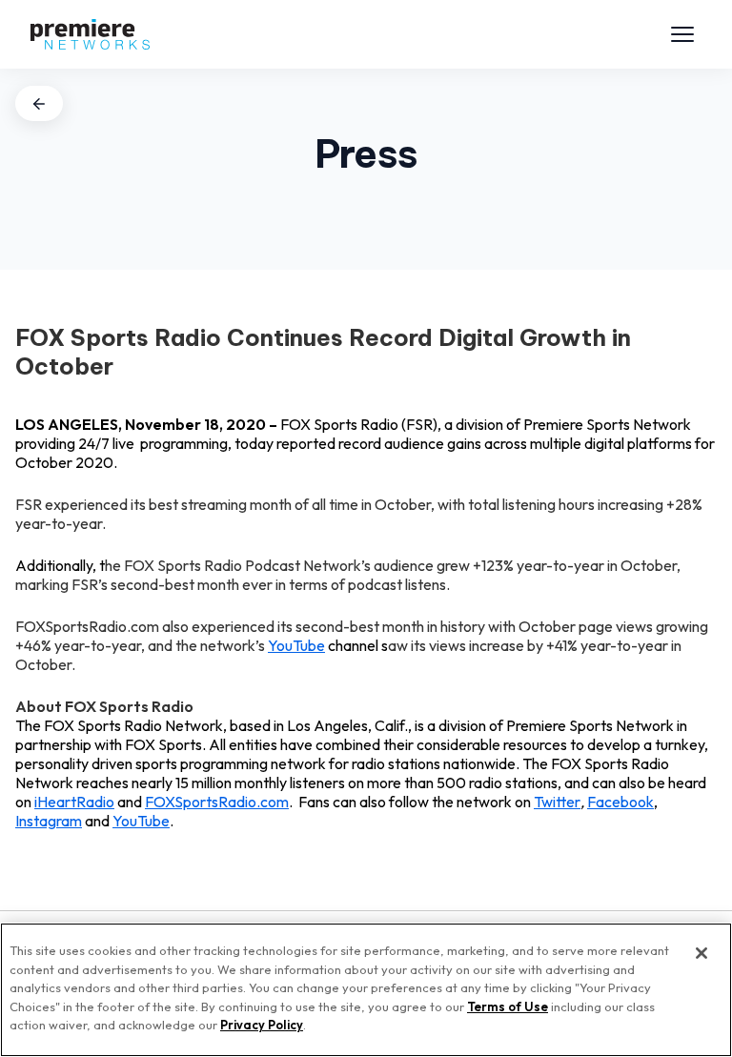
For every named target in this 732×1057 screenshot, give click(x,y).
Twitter (557, 801)
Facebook (620, 801)
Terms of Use (507, 1006)
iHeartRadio (74, 801)
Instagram (48, 820)
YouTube (296, 645)
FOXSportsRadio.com (217, 801)
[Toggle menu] (682, 34)
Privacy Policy (261, 1024)
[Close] (701, 953)
